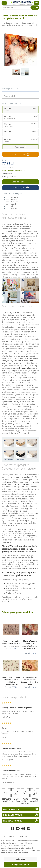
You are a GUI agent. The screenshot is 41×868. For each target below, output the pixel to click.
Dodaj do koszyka (19, 182)
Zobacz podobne (18, 154)
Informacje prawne (12, 815)
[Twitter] (18, 828)
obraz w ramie (11, 204)
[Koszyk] (36, 3)
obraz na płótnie (12, 197)
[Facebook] (12, 828)
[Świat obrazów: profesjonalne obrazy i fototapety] (20, 2)
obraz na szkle (11, 208)
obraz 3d (9, 206)
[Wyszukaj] (33, 7)
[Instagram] (23, 828)
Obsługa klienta (11, 809)
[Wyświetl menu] (4, 3)
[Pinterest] (29, 828)
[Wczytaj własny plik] (37, 7)
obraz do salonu (12, 199)
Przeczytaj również (12, 821)
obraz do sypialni (12, 202)
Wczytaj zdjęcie (18, 187)
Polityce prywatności (19, 850)
